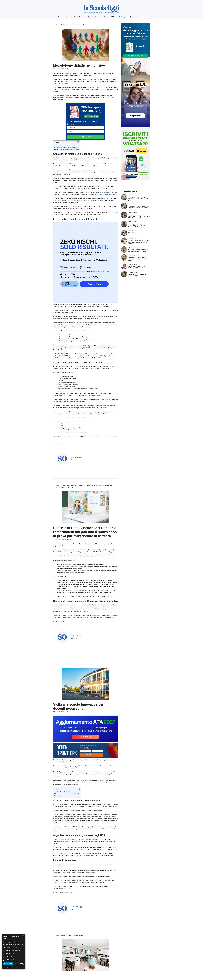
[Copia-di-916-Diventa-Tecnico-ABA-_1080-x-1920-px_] (135, 126)
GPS (112, 17)
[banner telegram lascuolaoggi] (135, 74)
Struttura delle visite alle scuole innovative (66, 791)
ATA (130, 17)
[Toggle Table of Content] (77, 142)
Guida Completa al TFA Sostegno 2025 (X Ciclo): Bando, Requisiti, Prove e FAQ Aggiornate (139, 242)
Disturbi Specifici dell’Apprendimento (105, 194)
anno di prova (77, 568)
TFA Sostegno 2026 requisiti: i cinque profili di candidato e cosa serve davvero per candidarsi (138, 225)
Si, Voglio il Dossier (85, 137)
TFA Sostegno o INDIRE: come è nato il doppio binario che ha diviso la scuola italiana (138, 207)
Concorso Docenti (78, 17)
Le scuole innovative (60, 795)
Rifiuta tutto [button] (19, 963)
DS (137, 17)
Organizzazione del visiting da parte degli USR (67, 793)
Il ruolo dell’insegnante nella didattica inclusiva (67, 147)
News (59, 17)
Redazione (74, 460)
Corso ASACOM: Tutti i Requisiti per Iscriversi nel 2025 (137, 275)
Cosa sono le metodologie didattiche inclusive (67, 145)
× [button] (23, 935)
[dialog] (13, 951)
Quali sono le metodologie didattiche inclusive (67, 149)
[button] (144, 17)
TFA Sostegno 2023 (97, 158)
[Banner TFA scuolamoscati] (85, 302)
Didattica (63, 664)
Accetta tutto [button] (8, 963)
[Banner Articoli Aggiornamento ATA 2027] (85, 741)
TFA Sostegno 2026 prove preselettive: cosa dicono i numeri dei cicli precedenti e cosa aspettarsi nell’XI (139, 216)
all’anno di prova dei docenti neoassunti (86, 760)
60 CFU (106, 17)
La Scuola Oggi (76, 457)
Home (57, 24)
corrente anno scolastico (80, 772)
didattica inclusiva (97, 395)
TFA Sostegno (122, 17)
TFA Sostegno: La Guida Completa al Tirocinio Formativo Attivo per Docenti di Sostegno (138, 259)
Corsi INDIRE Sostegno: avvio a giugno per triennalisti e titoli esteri (138, 267)
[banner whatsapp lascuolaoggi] (135, 179)
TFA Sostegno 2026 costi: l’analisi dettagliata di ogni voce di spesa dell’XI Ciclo (138, 199)
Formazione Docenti (93, 17)
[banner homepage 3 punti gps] (85, 757)
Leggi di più (14, 947)
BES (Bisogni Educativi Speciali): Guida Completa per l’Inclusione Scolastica (138, 250)
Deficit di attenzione (133, 233)
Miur (67, 17)
